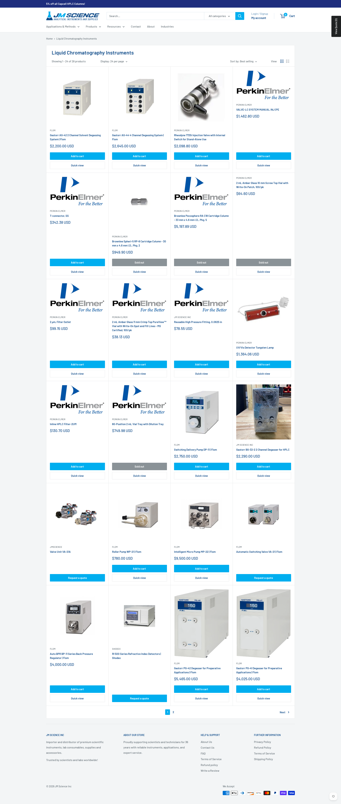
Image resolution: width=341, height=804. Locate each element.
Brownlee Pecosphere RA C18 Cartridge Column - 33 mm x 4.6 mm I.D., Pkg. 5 (201, 217)
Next (282, 712)
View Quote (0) (336, 26)
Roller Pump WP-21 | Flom (126, 551)
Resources (114, 26)
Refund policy (209, 765)
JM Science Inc (182, 317)
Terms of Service (211, 759)
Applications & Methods (61, 26)
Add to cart (77, 156)
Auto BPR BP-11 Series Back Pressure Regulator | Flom (71, 655)
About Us (206, 741)
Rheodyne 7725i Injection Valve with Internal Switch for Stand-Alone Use (199, 137)
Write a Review (210, 770)
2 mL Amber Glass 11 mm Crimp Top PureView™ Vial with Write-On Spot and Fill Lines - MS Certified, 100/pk (139, 326)
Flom (52, 130)
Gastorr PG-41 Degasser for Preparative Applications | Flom (259, 670)
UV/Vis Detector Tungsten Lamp (255, 347)
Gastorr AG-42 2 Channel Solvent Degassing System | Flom (75, 137)
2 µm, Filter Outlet (60, 322)
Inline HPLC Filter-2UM (63, 424)
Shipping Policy (263, 759)
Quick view (77, 165)
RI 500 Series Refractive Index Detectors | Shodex (136, 655)
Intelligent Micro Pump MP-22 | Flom (195, 551)
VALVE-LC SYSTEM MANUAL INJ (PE (257, 109)
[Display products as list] (287, 61)
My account (258, 18)
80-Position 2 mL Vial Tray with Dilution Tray (138, 424)
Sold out (139, 262)
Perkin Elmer (182, 130)
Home (49, 38)
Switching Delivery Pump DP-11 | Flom (195, 449)
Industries (167, 26)
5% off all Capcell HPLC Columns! (65, 3)
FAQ (203, 753)
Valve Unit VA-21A (60, 551)
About (151, 26)
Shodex (116, 648)
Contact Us (207, 747)
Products (91, 26)
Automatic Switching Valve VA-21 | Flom (259, 551)
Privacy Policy (262, 741)
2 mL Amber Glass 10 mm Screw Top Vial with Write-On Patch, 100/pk (262, 185)
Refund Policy (262, 747)
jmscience (56, 546)
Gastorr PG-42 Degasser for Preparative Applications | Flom (197, 670)
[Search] (239, 16)
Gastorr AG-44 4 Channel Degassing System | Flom (138, 137)
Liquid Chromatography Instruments (76, 38)
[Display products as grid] (281, 61)
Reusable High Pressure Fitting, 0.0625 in (198, 322)
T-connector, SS (59, 215)
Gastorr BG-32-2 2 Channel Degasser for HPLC (262, 449)
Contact (136, 26)
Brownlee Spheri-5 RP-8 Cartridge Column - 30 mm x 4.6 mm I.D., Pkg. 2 (139, 243)
